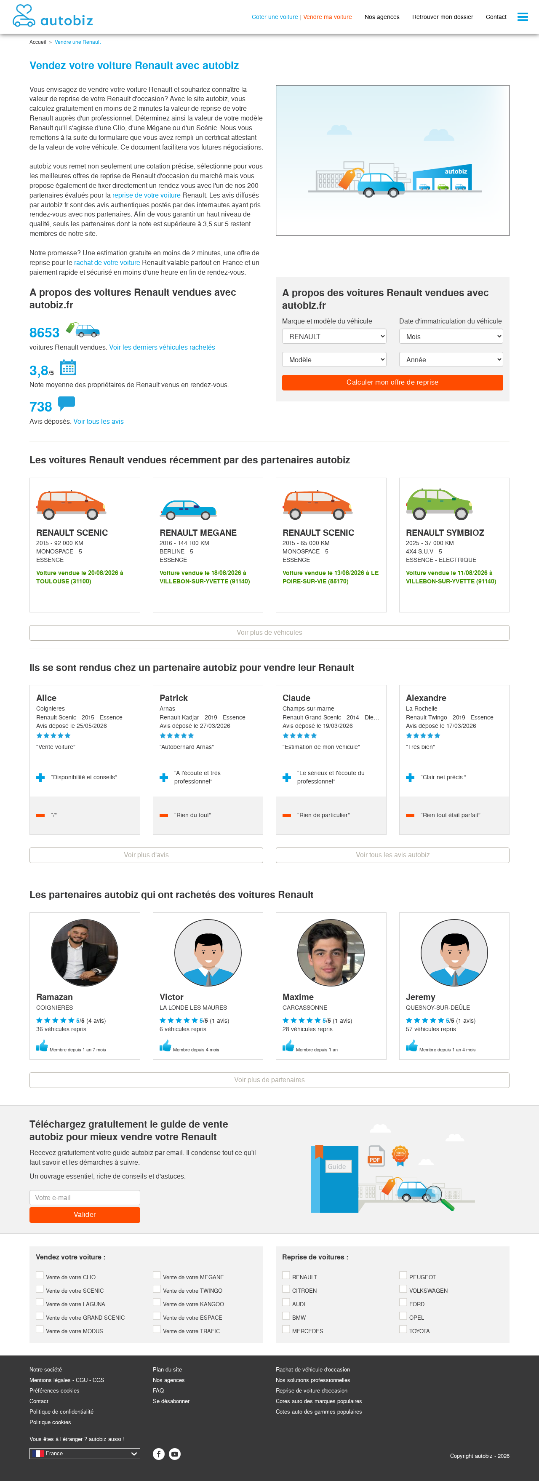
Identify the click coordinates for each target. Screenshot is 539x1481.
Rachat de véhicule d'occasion (313, 1369)
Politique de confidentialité (61, 1412)
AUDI (298, 1304)
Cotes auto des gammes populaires (319, 1412)
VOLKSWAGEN (428, 1291)
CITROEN (304, 1291)
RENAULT (304, 1277)
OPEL (416, 1318)
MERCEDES (307, 1331)
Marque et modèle (327, 321)
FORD (416, 1304)
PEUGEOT (422, 1277)
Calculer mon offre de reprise (393, 382)
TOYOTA (419, 1331)
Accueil (37, 42)
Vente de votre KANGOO (192, 1304)
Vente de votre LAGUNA (74, 1304)
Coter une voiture (275, 16)
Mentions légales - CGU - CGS (66, 1380)
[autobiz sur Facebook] (159, 1454)
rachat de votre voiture (107, 263)
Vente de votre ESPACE (191, 1318)
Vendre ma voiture (327, 16)
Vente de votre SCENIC (74, 1291)
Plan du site (167, 1369)
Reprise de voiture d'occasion (311, 1390)
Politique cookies (50, 1422)
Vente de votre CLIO (70, 1277)
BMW (298, 1318)
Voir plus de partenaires (269, 1080)
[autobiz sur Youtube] (175, 1454)
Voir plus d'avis (146, 855)
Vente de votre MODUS (73, 1331)
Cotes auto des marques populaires (319, 1401)
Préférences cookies (54, 1390)
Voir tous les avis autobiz (393, 855)
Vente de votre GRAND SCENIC (84, 1318)
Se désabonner (171, 1401)
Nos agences (382, 16)
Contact (496, 16)
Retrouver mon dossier (442, 16)
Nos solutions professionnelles (313, 1380)
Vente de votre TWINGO (191, 1291)
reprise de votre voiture (146, 195)
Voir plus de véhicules (269, 632)
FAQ (158, 1390)
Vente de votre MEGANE (192, 1277)
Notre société (45, 1369)
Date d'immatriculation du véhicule (450, 321)
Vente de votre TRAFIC (190, 1331)
